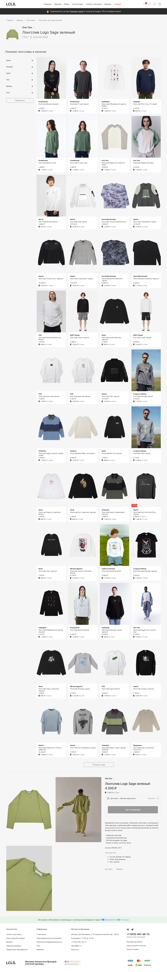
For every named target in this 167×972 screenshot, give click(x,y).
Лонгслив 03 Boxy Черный (143, 689)
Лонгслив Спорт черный (79, 337)
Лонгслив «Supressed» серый (81, 279)
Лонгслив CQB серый (78, 222)
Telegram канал (77, 11)
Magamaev (137, 745)
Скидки (117, 4)
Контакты (75, 949)
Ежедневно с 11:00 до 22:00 (82, 938)
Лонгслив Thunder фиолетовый (114, 222)
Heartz (72, 219)
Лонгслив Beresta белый (79, 630)
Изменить (151, 798)
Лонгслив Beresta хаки (47, 163)
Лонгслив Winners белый (48, 222)
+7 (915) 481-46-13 (78, 942)
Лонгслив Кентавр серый (143, 396)
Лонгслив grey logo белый (80, 396)
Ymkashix (42, 451)
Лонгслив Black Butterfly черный (145, 279)
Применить (20, 100)
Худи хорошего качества (136, 946)
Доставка (108, 869)
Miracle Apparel (76, 569)
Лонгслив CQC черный (110, 396)
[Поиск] (149, 4)
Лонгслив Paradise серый (80, 689)
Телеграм (124, 920)
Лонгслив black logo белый (49, 396)
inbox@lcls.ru (76, 946)
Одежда (57, 4)
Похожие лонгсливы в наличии (25, 51)
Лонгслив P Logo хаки (78, 163)
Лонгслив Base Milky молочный (82, 453)
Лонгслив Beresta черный (48, 104)
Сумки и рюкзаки (94, 4)
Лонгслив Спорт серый (142, 337)
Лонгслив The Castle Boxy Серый (83, 748)
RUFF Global (75, 335)
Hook (104, 335)
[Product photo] (29, 809)
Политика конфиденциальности (49, 942)
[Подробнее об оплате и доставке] (158, 798)
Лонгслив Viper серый (141, 453)
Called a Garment (108, 569)
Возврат (119, 869)
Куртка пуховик (133, 949)
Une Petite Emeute (109, 219)
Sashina (73, 451)
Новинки (47, 4)
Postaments (43, 102)
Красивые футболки (134, 942)
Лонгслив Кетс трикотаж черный (83, 512)
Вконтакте (110, 920)
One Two (27, 27)
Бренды (107, 4)
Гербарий (105, 102)
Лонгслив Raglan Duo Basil (143, 163)
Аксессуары (77, 4)
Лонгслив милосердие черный (145, 571)
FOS (40, 335)
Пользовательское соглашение (49, 938)
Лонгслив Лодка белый (111, 689)
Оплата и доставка (13, 934)
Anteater (136, 102)
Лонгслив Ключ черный (48, 571)
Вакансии (40, 949)
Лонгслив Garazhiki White (111, 571)
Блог (38, 946)
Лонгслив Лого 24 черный (112, 453)
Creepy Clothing (139, 394)
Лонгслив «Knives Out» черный (50, 279)
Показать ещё (98, 765)
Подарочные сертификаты (16, 949)
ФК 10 (41, 219)
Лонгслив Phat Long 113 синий (145, 104)
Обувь (66, 4)
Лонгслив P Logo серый (79, 104)
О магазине (41, 934)
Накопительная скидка (15, 938)
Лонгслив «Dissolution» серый (144, 222)
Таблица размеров (13, 946)
